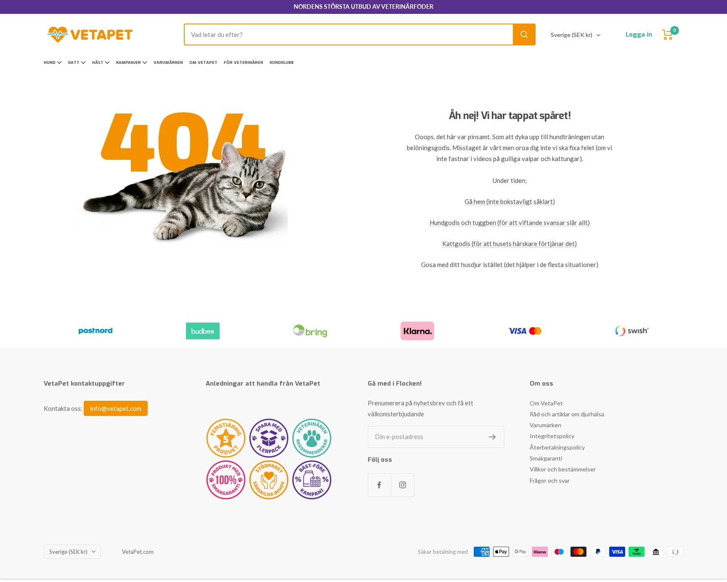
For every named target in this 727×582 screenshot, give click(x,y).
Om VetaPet (203, 62)
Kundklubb (282, 62)
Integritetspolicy (552, 435)
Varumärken (168, 62)
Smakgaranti (546, 458)
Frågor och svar (550, 480)
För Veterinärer (243, 62)
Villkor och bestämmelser (563, 469)
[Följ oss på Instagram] (402, 485)
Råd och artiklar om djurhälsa (567, 414)
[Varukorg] (667, 34)
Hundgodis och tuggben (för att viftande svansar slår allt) (510, 222)
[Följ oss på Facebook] (379, 485)
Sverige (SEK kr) (571, 34)
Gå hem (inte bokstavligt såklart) (509, 201)
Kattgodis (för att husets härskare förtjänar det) (509, 243)
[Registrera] (492, 437)
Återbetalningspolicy (557, 447)
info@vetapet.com (115, 408)
